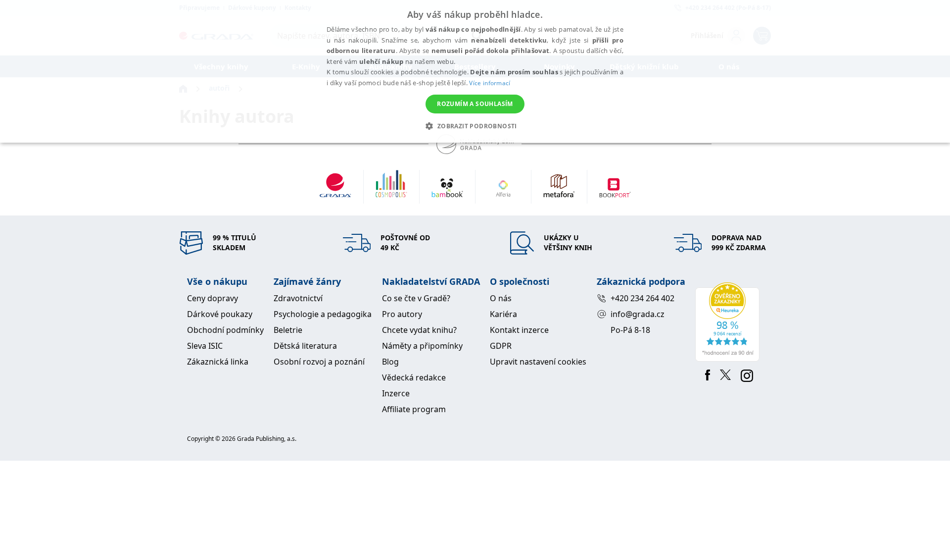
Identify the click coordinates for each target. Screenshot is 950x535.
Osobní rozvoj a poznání (319, 361)
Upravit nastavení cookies (538, 361)
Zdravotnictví (298, 298)
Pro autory (402, 314)
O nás (501, 298)
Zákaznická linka (217, 361)
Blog (390, 361)
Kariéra (503, 314)
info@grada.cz (638, 314)
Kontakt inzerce (519, 329)
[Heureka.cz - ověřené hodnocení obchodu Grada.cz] (729, 322)
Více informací (489, 83)
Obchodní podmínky (225, 329)
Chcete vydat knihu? (419, 329)
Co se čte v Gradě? (416, 298)
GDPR (501, 345)
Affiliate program (414, 409)
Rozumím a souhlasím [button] (475, 104)
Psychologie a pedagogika (323, 314)
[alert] (475, 71)
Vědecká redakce (414, 377)
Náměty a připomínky (422, 345)
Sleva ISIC (205, 345)
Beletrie (288, 329)
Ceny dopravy (212, 298)
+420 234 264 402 (642, 298)
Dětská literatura (305, 345)
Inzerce (396, 393)
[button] (475, 126)
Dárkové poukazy (219, 314)
